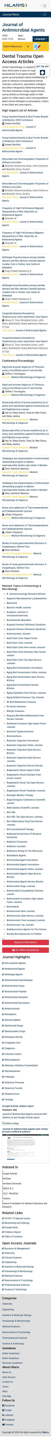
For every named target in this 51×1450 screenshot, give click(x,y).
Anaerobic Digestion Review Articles (25, 765)
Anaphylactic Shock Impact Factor (23, 770)
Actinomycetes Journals (19, 633)
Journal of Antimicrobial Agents (30, 330)
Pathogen (9, 1076)
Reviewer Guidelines (12, 1363)
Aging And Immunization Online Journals (26, 672)
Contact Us (7, 1381)
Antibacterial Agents (14, 968)
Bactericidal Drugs (13, 1025)
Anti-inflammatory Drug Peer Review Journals (25, 823)
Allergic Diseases (15, 711)
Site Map (6, 1396)
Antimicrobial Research (16, 997)
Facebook (9, 1405)
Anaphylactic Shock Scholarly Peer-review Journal (24, 776)
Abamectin (12, 603)
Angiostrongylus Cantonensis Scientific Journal (26, 801)
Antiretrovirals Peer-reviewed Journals (26, 920)
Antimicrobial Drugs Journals (21, 886)
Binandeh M (10, 218)
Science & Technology (13, 1343)
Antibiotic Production (17, 841)
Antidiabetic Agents (16, 855)
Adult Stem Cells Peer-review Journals (26, 647)
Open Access (9, 1377)
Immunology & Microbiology (16, 1321)
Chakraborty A (24, 271)
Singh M (9, 271)
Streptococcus (11, 1094)
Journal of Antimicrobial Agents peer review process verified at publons (25, 1130)
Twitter (8, 1410)
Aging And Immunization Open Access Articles (25, 679)
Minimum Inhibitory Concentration (21, 1065)
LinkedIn (8, 1415)
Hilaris (45, 1432)
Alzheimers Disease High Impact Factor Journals (26, 725)
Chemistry (7, 1303)
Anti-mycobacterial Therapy (20, 829)
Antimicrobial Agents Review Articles (25, 881)
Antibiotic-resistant (16, 846)
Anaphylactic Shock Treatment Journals (26, 790)
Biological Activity (13, 1037)
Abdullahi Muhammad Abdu (18, 165)
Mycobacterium (12, 1071)
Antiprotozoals (12, 1008)
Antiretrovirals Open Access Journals (25, 915)
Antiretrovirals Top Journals (20, 925)
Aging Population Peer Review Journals (26, 693)
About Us (6, 1372)
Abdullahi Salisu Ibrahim (18, 169)
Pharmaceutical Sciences (14, 1338)
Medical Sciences (11, 1326)
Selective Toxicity (13, 1088)
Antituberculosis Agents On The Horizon (26, 929)
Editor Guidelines (10, 1358)
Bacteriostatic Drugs (14, 1031)
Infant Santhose (40, 165)
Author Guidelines (11, 1353)
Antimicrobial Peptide (15, 991)
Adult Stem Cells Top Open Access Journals (24, 662)
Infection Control (12, 1054)
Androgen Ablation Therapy (20, 795)
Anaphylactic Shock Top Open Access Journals (25, 784)
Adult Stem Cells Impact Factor (22, 638)
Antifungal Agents (13, 974)
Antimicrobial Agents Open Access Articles (24, 875)
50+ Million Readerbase (27, 950)
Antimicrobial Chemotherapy (18, 980)
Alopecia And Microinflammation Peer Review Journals (25, 717)
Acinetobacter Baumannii (19, 620)
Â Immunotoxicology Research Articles (26, 594)
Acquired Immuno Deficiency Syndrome (26, 629)
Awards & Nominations (25, 942)
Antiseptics (10, 1014)
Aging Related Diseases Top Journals (25, 697)
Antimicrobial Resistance (17, 1003)
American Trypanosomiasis (20, 731)
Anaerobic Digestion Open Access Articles (24, 751)
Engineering (8, 1309)
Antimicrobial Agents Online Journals (25, 869)
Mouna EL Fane (12, 320)
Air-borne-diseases (16, 706)
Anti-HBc (11, 812)
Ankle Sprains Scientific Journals (23, 807)
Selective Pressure (14, 1082)
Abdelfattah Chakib (18, 323)
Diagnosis (9, 1048)
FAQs (5, 1391)
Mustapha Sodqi (29, 320)
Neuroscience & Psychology (16, 1332)
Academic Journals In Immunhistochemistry (17, 614)
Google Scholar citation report (18, 1106)
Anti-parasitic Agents (15, 963)
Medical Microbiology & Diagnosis (28, 377)
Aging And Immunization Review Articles (23, 687)
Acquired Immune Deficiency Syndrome (26, 624)
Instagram (9, 1419)
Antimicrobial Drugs (14, 985)
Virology (8, 1099)
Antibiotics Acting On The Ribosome (24, 851)
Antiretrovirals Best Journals (21, 911)
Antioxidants (13, 906)
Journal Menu (10, 14)
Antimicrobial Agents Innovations (23, 864)
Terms (5, 1386)
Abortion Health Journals (19, 607)
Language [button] (40, 39)
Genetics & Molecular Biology (16, 1315)
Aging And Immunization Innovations (25, 668)
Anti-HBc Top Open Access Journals (25, 816)
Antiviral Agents (12, 1020)
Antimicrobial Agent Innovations (22, 860)
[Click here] (15, 5)
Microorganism (12, 1059)
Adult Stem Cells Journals (19, 642)
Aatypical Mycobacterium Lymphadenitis (27, 598)
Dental (5, 67)
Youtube (9, 1424)
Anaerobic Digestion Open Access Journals (24, 759)
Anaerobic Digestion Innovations (23, 740)
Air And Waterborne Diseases (21, 702)
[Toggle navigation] (43, 6)
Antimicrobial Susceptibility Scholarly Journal (25, 892)
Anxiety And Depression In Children (24, 934)
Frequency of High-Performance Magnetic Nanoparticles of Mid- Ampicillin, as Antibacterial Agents (23, 211)
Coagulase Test (12, 1042)
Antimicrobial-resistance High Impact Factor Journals (25, 900)
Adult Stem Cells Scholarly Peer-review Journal (26, 654)
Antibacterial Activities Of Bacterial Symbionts (24, 836)
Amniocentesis (14, 736)
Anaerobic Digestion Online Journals (25, 745)
